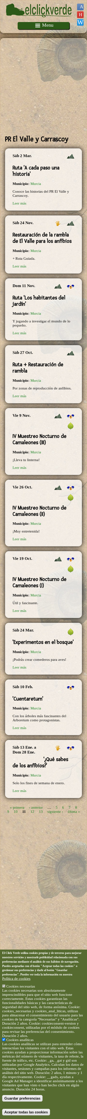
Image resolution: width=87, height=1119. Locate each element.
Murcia (35, 184)
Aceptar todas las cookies (26, 1112)
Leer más (19, 203)
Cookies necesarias (20, 986)
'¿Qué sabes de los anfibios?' (40, 762)
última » (74, 811)
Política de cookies (16, 979)
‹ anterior (36, 807)
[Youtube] (80, 14)
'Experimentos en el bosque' (43, 642)
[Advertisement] (43, 86)
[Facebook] (80, 7)
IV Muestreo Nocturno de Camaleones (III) (39, 439)
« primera (17, 807)
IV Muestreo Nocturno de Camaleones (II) (39, 511)
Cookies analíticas (20, 1040)
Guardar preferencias (22, 1098)
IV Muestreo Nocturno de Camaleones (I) (39, 582)
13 (41, 811)
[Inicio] (39, 20)
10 (16, 811)
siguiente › (55, 811)
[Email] (80, 22)
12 (32, 811)
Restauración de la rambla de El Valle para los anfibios (42, 238)
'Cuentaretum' (28, 699)
